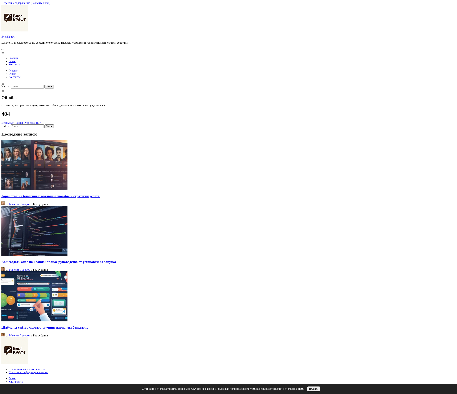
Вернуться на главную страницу (21, 122)
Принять (313, 389)
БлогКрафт (8, 36)
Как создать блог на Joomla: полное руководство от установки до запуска (58, 262)
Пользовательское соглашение (27, 369)
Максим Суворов (19, 204)
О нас (12, 61)
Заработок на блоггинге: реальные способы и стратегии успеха (50, 196)
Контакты (15, 64)
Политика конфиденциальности (28, 372)
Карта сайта (16, 381)
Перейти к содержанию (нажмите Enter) (25, 2)
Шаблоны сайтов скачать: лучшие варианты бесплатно (44, 327)
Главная (13, 58)
